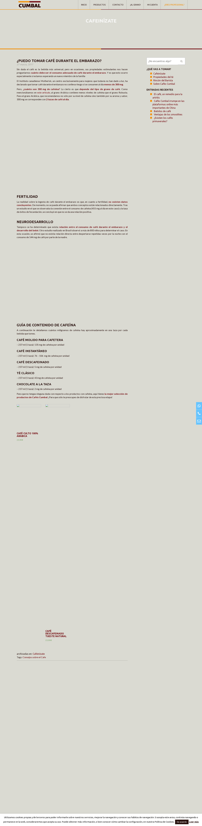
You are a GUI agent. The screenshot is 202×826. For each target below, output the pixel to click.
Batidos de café (162, 111)
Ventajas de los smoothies (168, 114)
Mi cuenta (152, 5)
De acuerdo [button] (182, 822)
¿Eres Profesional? (174, 5)
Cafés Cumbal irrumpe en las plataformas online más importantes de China (168, 104)
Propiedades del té (163, 77)
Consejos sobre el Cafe (34, 657)
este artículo (43, 92)
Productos (99, 5)
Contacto (117, 5)
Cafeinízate (39, 653)
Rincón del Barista (163, 80)
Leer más (194, 822)
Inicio (84, 5)
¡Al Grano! (135, 5)
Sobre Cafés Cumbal (164, 83)
